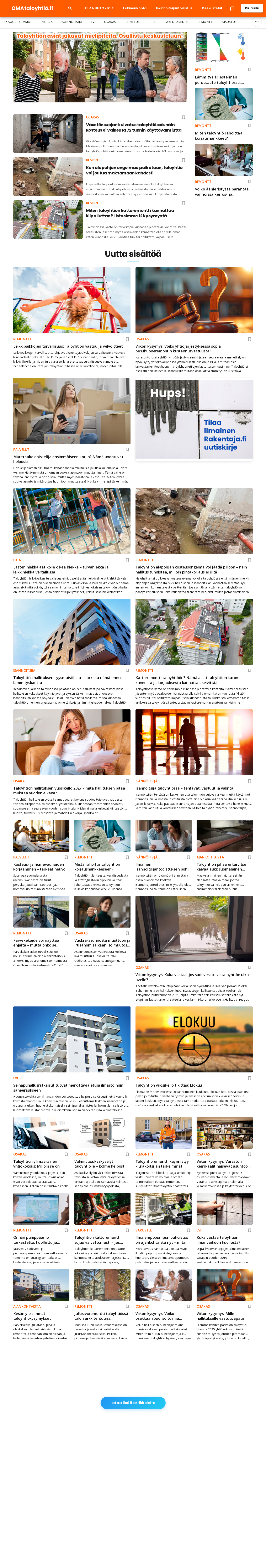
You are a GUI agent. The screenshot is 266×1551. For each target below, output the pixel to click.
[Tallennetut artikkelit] (232, 8)
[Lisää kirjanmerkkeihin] (249, 70)
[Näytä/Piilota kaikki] (257, 22)
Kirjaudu (252, 8)
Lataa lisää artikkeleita (133, 1402)
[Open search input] (70, 8)
